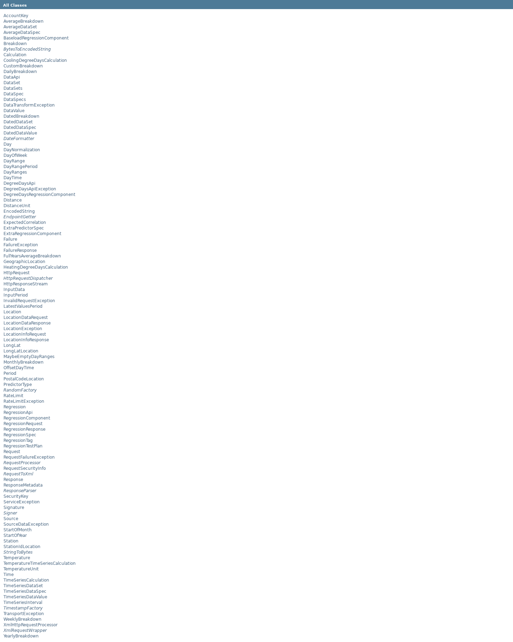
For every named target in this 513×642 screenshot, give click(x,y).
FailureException (20, 244)
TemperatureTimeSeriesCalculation (39, 563)
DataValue (13, 110)
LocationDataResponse (27, 323)
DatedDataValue (20, 133)
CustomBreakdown (23, 66)
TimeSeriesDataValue (25, 596)
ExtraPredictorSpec (23, 228)
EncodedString (19, 211)
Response (13, 479)
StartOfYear (15, 535)
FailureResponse (20, 250)
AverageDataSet (20, 26)
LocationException (22, 328)
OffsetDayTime (18, 367)
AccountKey (15, 15)
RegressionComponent (26, 418)
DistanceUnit (16, 205)
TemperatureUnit (21, 569)
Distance (12, 200)
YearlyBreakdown (21, 636)
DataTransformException (29, 105)
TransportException (23, 613)
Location (12, 311)
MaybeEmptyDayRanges (28, 356)
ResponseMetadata (23, 485)
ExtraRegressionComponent (32, 233)
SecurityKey (15, 496)
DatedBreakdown (21, 116)
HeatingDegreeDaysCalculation (35, 267)
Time (8, 574)
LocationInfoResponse (26, 339)
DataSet (11, 82)
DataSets (12, 88)
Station (10, 541)
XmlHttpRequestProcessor (30, 624)
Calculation (15, 54)
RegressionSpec (19, 434)
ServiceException (21, 501)
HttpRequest (16, 272)
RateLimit (13, 395)
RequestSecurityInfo (24, 468)
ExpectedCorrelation (24, 222)
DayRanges (15, 172)
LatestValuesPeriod (23, 306)
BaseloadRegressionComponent (36, 38)
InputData (14, 289)
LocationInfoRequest (24, 334)
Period (9, 373)
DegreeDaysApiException (29, 189)
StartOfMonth (17, 529)
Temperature (16, 557)
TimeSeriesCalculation (26, 580)
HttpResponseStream (25, 284)
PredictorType (17, 384)
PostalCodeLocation (23, 379)
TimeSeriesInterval (22, 602)
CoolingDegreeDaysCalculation (35, 60)
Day (7, 144)
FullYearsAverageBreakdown (32, 256)
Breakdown (15, 43)
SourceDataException (26, 524)
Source (10, 518)
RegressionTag (18, 440)
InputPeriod (15, 295)
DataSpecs (14, 99)
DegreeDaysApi (19, 183)
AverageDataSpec (21, 32)
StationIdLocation (21, 546)
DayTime (12, 177)
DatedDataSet (18, 121)
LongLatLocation (20, 351)
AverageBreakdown (23, 21)
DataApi (11, 77)
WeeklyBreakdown (22, 619)
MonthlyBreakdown (23, 362)
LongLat (12, 345)
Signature (13, 507)
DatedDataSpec (19, 127)
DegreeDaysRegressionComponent (39, 194)
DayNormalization (21, 149)
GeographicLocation (24, 261)
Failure (10, 239)
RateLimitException (23, 401)
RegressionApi (17, 412)
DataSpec (13, 94)
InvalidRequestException (29, 300)
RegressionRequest (23, 423)
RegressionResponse (24, 429)
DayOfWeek (15, 155)
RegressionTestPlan (23, 446)
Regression (14, 406)
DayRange (14, 161)
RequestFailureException (29, 457)
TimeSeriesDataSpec (24, 591)
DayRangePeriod (20, 166)
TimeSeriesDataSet (23, 585)
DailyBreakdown (20, 71)
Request (11, 451)
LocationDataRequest (25, 317)
